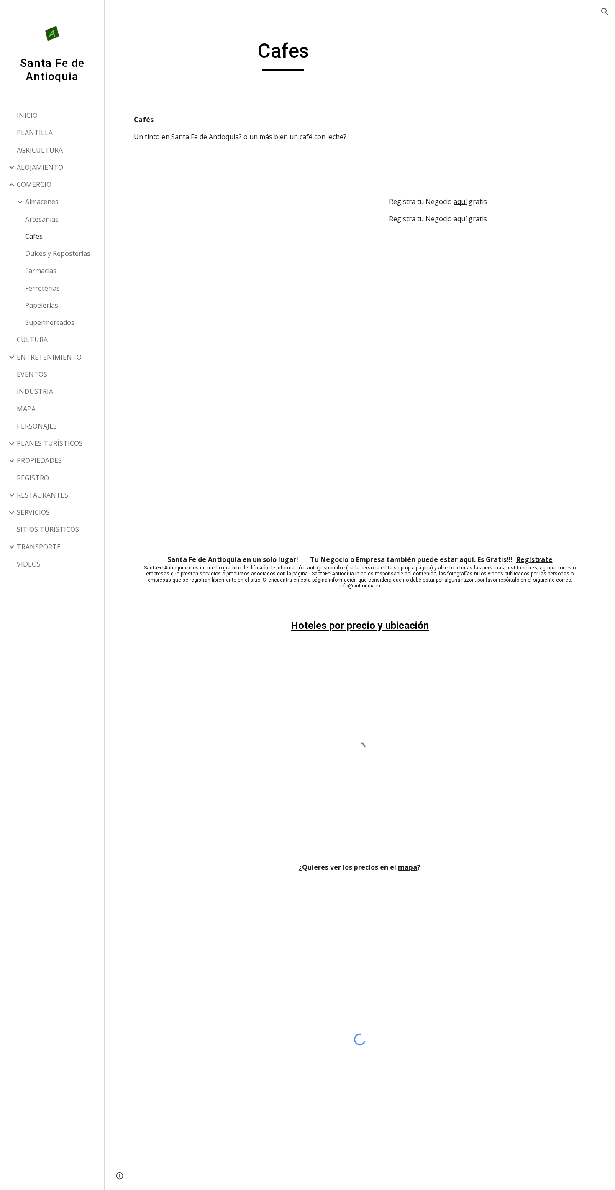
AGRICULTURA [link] (40, 150)
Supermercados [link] (49, 322)
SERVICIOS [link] (33, 512)
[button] (605, 12)
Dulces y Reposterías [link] (57, 253)
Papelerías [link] (41, 305)
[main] (283, 54)
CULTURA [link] (32, 339)
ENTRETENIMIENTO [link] (49, 357)
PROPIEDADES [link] (39, 460)
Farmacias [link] (40, 270)
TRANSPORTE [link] (39, 547)
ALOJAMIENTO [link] (40, 167)
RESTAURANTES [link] (42, 495)
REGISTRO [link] (33, 478)
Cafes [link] (34, 236)
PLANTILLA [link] (35, 132)
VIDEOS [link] (29, 564)
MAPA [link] (26, 409)
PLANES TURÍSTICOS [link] (50, 443)
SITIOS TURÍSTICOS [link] (48, 529)
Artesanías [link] (42, 219)
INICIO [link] (27, 115)
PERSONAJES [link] (37, 426)
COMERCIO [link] (34, 184)
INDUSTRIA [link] (35, 391)
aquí (460, 201)
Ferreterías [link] (42, 288)
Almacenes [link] (42, 201)
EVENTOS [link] (32, 374)
